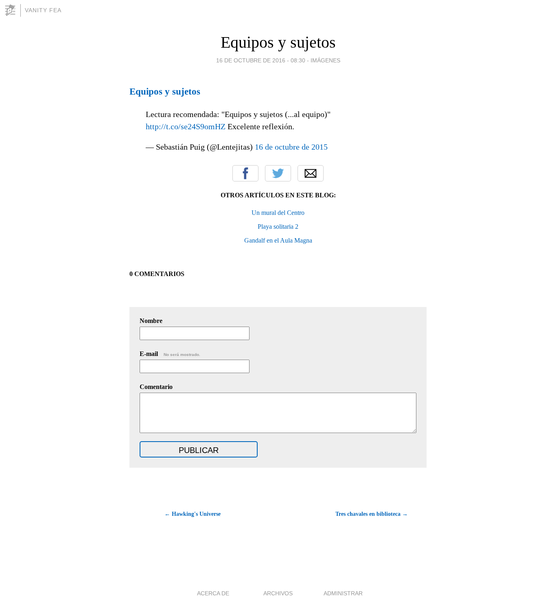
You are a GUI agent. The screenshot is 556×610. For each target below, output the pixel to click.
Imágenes (325, 60)
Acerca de (213, 593)
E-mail (170, 353)
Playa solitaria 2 (278, 226)
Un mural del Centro (278, 212)
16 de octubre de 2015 (291, 146)
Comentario (156, 386)
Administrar (343, 593)
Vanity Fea (43, 10)
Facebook (245, 173)
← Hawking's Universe (192, 514)
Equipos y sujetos (278, 42)
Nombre (151, 320)
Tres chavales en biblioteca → (371, 514)
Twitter (278, 173)
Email (311, 173)
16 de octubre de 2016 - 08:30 (260, 60)
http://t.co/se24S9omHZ (185, 126)
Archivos (278, 593)
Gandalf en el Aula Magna (278, 240)
